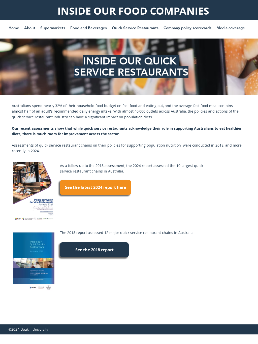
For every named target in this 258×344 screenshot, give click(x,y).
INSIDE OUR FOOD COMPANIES (133, 11)
